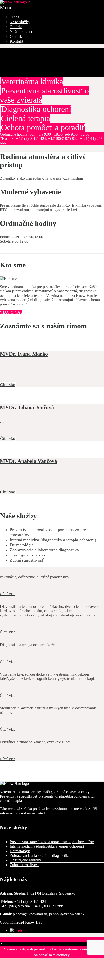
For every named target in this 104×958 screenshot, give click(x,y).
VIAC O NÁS (11, 312)
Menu (6, 7)
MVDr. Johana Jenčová (27, 407)
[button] (52, 939)
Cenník (16, 36)
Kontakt (16, 41)
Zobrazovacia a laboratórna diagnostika (40, 855)
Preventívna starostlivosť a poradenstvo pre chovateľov (52, 842)
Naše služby (20, 22)
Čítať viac (7, 385)
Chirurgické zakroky (25, 860)
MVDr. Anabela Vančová (28, 461)
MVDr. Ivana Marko (24, 354)
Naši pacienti (21, 31)
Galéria (16, 26)
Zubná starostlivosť (24, 865)
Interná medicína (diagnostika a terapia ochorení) (47, 846)
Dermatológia (20, 851)
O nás (14, 17)
